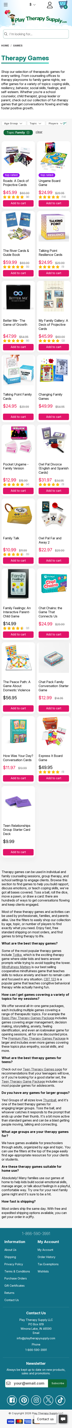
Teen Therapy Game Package (23, 1081)
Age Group (11, 123)
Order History (46, 1257)
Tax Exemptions (48, 1264)
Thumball (49, 1100)
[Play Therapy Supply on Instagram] (36, 1399)
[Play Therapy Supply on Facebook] (12, 1399)
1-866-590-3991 (36, 1233)
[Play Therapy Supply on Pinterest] (24, 1399)
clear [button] (39, 132)
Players (53, 123)
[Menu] (5, 4)
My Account (45, 1249)
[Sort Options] (64, 124)
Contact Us (11, 1300)
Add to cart (18, 203)
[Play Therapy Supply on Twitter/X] (48, 1399)
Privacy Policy (13, 1264)
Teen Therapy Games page (42, 1069)
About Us (10, 1249)
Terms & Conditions (17, 1271)
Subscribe (58, 1383)
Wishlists (43, 1271)
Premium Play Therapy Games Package (37, 1038)
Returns (9, 1292)
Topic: (16, 132)
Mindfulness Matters (16, 967)
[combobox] (38, 34)
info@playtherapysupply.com (36, 1338)
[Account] (49, 5)
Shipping (10, 1257)
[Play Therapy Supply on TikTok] (60, 1399)
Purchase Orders (15, 1278)
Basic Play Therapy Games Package (28, 1018)
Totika (17, 955)
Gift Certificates (14, 1285)
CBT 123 (50, 979)
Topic (33, 123)
